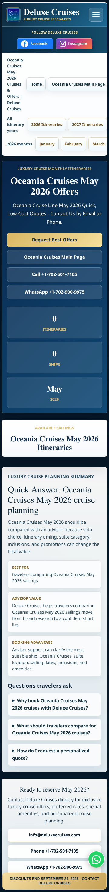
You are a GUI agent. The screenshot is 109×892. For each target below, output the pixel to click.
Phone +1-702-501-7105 (54, 851)
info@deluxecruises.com (54, 835)
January (46, 144)
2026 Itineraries (46, 124)
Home (36, 84)
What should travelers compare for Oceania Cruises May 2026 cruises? (54, 729)
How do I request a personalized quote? (51, 754)
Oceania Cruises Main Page (78, 84)
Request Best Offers (54, 240)
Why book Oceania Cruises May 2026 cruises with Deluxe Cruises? (50, 704)
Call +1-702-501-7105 (54, 274)
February (74, 144)
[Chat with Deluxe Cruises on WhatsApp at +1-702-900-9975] (96, 859)
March (98, 144)
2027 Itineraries (87, 124)
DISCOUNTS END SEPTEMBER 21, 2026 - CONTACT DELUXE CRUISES (54, 881)
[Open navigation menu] (96, 15)
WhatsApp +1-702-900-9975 (54, 292)
